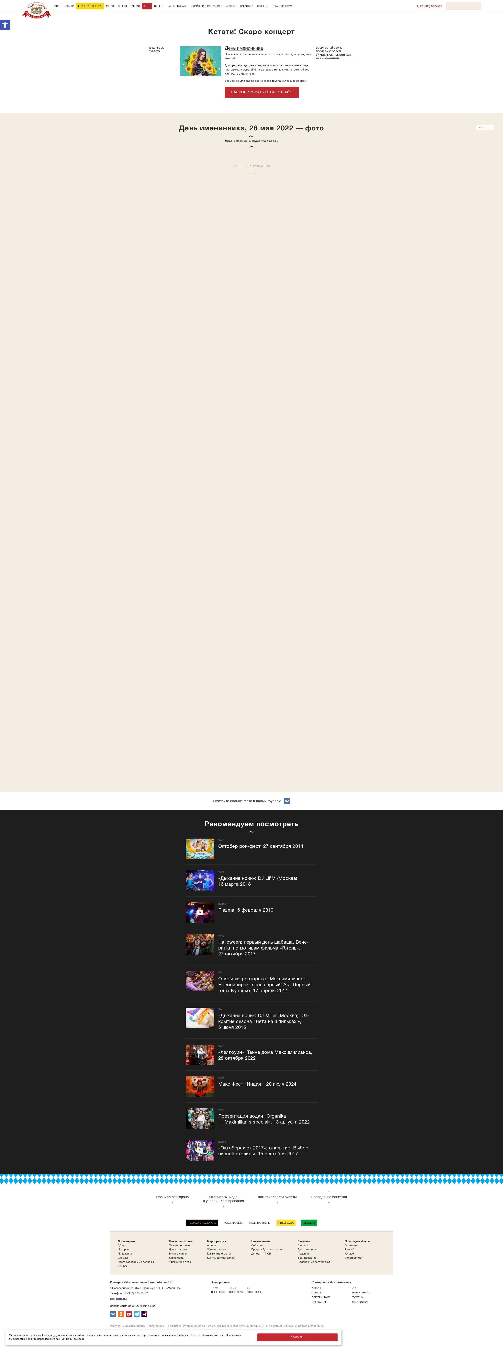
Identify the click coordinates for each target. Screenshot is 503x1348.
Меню (110, 6)
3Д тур (122, 1245)
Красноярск (360, 1302)
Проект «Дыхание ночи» (267, 1249)
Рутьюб (349, 1249)
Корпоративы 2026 (90, 6)
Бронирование (307, 1257)
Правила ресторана (172, 1197)
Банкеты (230, 6)
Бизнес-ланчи (178, 1253)
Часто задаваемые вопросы (136, 1261)
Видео (158, 6)
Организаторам (282, 6)
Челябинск (319, 1302)
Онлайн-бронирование (205, 6)
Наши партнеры (259, 1223)
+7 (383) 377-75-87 (135, 1293)
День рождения (308, 1249)
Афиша (69, 6)
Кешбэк (123, 6)
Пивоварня (125, 1253)
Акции (136, 6)
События (257, 1245)
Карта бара (176, 1257)
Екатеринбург (321, 1297)
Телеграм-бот (354, 1257)
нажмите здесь (75, 1339)
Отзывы (262, 6)
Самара (317, 1292)
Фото (147, 6)
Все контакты (118, 1298)
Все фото (484, 127)
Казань (316, 1287)
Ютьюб (349, 1253)
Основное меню (179, 1245)
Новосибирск (361, 1292)
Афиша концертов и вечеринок (304, 1325)
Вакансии (246, 6)
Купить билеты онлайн (221, 1257)
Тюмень (357, 1297)
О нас (57, 6)
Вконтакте (351, 1245)
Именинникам (176, 6)
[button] (5, 25)
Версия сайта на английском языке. (133, 1305)
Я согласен (297, 1337)
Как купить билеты (219, 1253)
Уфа (354, 1287)
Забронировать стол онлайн (261, 92)
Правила (303, 1253)
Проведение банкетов (329, 1197)
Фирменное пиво (180, 1261)
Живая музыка (233, 1223)
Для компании (178, 1249)
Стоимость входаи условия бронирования (223, 1199)
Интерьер (124, 1249)
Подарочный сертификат (314, 1261)
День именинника (244, 48)
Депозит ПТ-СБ (261, 1253)
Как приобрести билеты (277, 1197)
